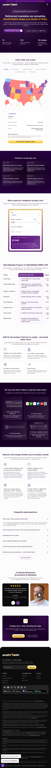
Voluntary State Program (27, 69)
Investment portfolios (7, 678)
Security (24, 765)
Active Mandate (15, 69)
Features (4, 675)
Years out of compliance (16, 226)
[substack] (25, 687)
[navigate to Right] (18, 603)
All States (6, 69)
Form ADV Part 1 (7, 731)
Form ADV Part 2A (30, 733)
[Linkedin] (18, 687)
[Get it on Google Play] (17, 691)
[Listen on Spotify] (41, 691)
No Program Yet (32, 71)
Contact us (38, 678)
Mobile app (4, 682)
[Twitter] (15, 687)
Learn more (42, 1)
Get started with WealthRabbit (10, 761)
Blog (23, 678)
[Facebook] (4, 687)
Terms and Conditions (39, 701)
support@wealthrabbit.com (34, 735)
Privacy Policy (34, 717)
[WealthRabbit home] (11, 656)
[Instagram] (12, 687)
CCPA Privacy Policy (31, 765)
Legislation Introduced (20, 71)
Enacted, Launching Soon (41, 69)
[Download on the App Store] (8, 691)
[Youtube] (8, 687)
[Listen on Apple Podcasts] (28, 691)
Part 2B (43, 733)
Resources (24, 675)
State (12, 212)
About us (38, 675)
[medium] (22, 687)
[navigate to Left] (13, 603)
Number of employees (16, 219)
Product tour (5, 680)
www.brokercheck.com (41, 727)
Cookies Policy (40, 765)
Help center (25, 680)
